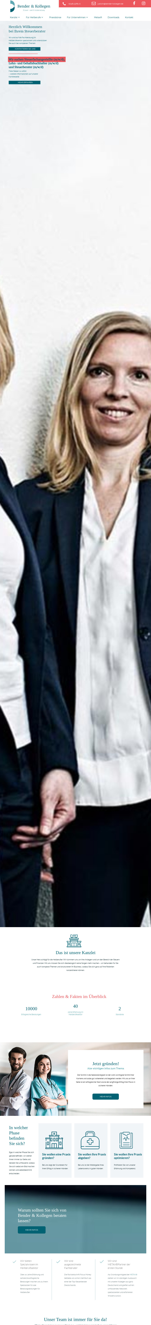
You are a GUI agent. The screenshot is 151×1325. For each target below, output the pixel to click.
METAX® (133, 1275)
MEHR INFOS (105, 1097)
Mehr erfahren (25, 82)
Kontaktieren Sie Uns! (25, 49)
